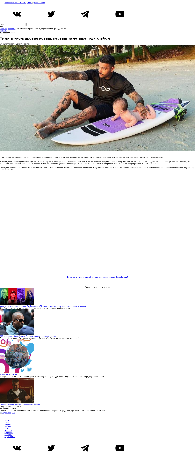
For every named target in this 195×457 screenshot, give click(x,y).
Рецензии (9, 424)
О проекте (9, 433)
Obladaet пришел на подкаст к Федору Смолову (20, 404)
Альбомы (22, 3)
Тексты (15, 3)
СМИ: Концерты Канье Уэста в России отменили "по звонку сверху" (28, 336)
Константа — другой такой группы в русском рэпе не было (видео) (97, 277)
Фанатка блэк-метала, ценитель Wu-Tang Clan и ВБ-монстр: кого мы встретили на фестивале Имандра (43, 306)
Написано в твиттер (8, 375)
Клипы (29, 3)
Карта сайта (10, 437)
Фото (7, 420)
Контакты (8, 435)
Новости (8, 3)
